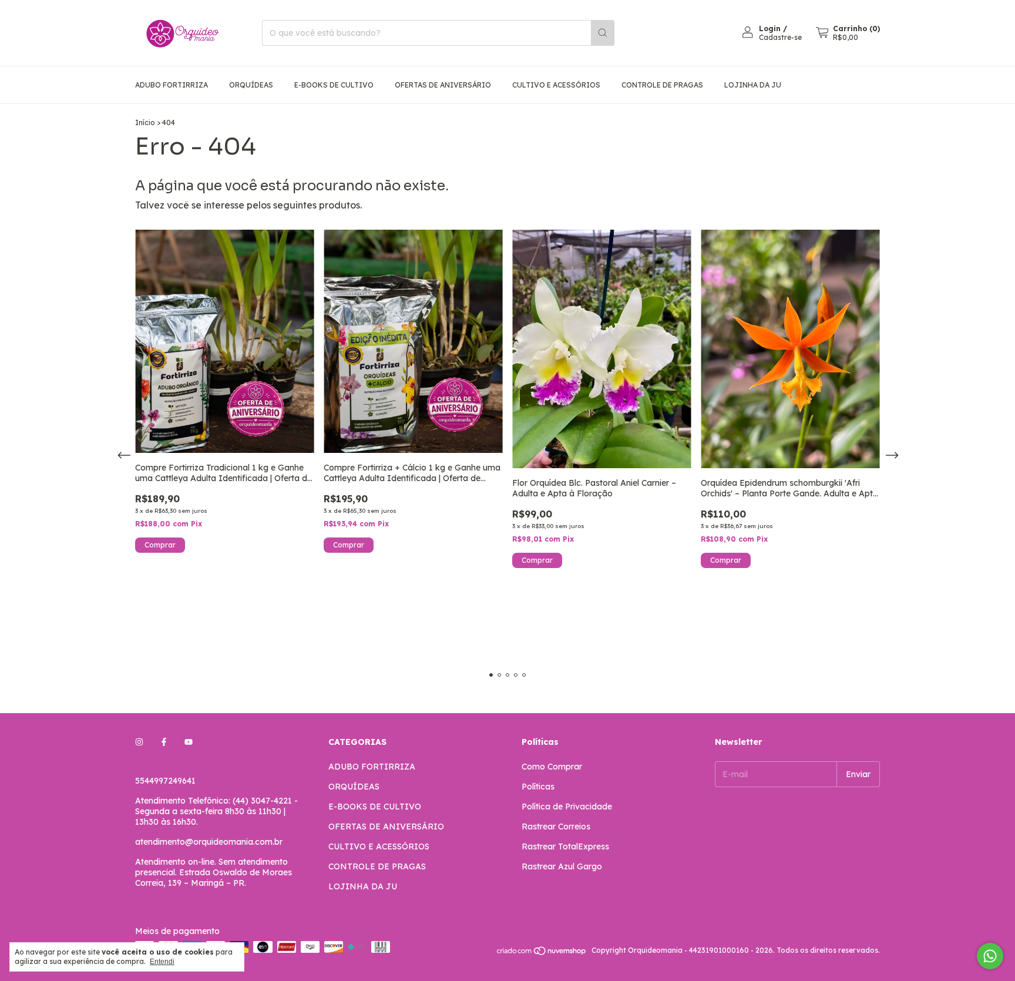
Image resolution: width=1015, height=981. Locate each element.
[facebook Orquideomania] (164, 742)
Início (145, 122)
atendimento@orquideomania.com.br (209, 841)
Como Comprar (552, 766)
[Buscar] (602, 33)
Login (770, 28)
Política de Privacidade (567, 806)
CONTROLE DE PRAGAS (662, 84)
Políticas (538, 786)
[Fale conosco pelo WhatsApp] (990, 956)
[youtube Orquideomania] (188, 742)
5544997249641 (165, 780)
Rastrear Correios (556, 826)
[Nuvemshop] (541, 953)
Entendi (162, 962)
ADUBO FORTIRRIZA (171, 84)
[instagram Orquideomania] (139, 742)
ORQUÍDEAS (251, 84)
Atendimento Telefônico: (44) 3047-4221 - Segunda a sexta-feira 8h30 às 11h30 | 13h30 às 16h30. (216, 811)
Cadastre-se (780, 37)
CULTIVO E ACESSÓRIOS (556, 84)
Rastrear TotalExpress (565, 846)
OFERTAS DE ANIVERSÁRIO (443, 84)
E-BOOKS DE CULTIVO (334, 84)
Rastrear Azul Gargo (562, 866)
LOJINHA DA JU (752, 84)
